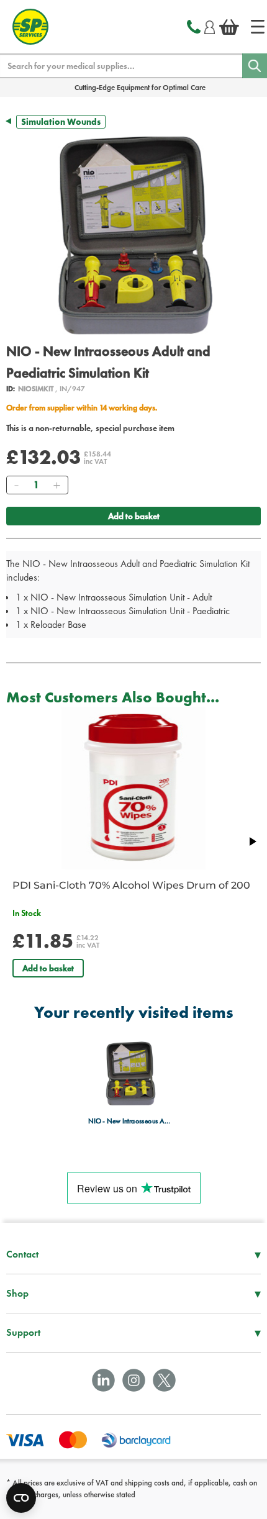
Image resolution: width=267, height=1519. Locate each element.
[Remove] (16, 485)
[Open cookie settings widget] (21, 1498)
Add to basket (134, 516)
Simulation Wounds (61, 121)
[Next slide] (252, 841)
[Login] (209, 25)
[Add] (56, 485)
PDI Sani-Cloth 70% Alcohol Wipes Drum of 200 (131, 885)
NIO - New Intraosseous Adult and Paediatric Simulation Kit (130, 1121)
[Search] (254, 65)
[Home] (257, 27)
